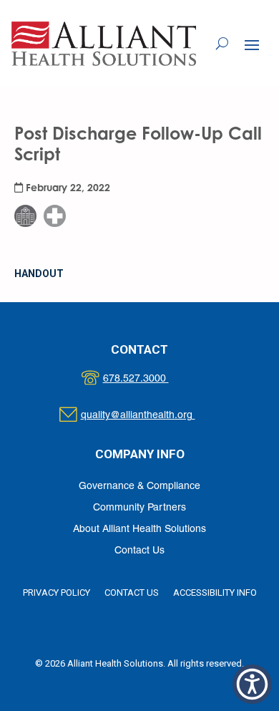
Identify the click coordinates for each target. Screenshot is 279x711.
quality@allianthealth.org (150, 415)
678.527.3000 (150, 379)
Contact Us (139, 551)
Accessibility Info (215, 592)
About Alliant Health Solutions (139, 529)
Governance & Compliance (139, 486)
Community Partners (139, 508)
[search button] (222, 43)
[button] (251, 44)
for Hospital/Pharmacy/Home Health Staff (63, 172)
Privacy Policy (56, 592)
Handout (39, 273)
